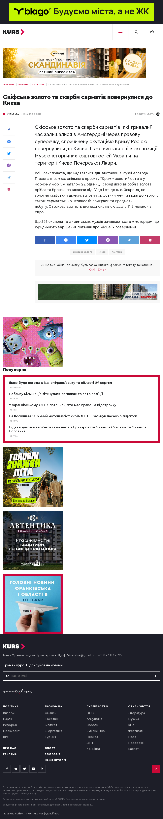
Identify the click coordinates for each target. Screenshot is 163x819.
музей (102, 252)
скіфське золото (82, 252)
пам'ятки (117, 252)
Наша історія (55, 760)
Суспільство (97, 706)
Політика (10, 706)
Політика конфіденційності (43, 813)
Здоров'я (52, 754)
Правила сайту (13, 813)
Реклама (9, 754)
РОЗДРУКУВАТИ (144, 114)
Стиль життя (139, 706)
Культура (13, 114)
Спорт (50, 748)
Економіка (53, 706)
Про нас (9, 748)
